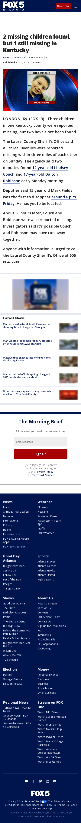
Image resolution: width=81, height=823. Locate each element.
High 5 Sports (45, 579)
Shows (8, 598)
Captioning (43, 648)
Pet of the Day (12, 579)
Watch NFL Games (48, 712)
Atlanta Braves (46, 561)
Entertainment (11, 534)
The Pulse (9, 608)
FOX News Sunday (14, 546)
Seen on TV (44, 608)
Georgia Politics (12, 679)
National (8, 516)
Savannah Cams (47, 516)
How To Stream (47, 603)
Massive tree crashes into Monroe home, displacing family (27, 359)
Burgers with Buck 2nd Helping (17, 644)
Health (7, 529)
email (55, 781)
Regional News (15, 702)
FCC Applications (47, 644)
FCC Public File (46, 639)
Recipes (7, 584)
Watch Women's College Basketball (48, 750)
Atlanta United (46, 575)
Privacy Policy (44, 471)
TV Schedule (10, 659)
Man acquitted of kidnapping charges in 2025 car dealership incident (27, 376)
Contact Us (44, 621)
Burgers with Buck (14, 566)
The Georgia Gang (14, 621)
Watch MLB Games (49, 724)
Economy (43, 679)
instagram (48, 781)
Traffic (41, 528)
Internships (44, 635)
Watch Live (63, 6)
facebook (33, 781)
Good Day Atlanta (11, 558)
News (7, 501)
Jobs (40, 630)
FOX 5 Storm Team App (49, 522)
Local (6, 507)
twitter (40, 781)
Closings (42, 507)
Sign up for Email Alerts (51, 626)
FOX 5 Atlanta (36, 57)
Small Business (46, 692)
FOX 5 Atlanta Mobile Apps (16, 540)
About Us (45, 598)
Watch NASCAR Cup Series (49, 730)
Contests (42, 612)
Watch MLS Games (49, 761)
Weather (44, 501)
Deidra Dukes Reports (16, 638)
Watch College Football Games (51, 718)
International (10, 520)
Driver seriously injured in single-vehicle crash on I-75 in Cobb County (27, 392)
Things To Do (11, 588)
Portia (6, 617)
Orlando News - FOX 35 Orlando (15, 717)
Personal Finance (47, 674)
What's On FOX (12, 655)
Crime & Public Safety (16, 511)
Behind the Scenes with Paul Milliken (17, 632)
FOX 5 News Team (48, 617)
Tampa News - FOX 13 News (17, 709)
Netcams (43, 511)
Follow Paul (10, 575)
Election (10, 669)
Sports (43, 556)
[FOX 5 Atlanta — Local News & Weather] (14, 5)
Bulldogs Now (11, 626)
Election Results (12, 683)
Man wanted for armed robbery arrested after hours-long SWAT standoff (27, 342)
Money (43, 669)
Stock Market (45, 688)
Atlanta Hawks (46, 570)
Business (42, 683)
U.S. (47, 57)
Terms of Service (43, 475)
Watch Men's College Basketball (50, 743)
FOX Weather (45, 533)
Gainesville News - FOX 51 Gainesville (17, 725)
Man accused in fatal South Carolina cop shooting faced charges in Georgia (27, 325)
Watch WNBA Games (50, 757)
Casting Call (10, 570)
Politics (7, 525)
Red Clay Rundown (14, 612)
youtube (26, 781)
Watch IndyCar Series (50, 737)
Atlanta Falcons (46, 566)
